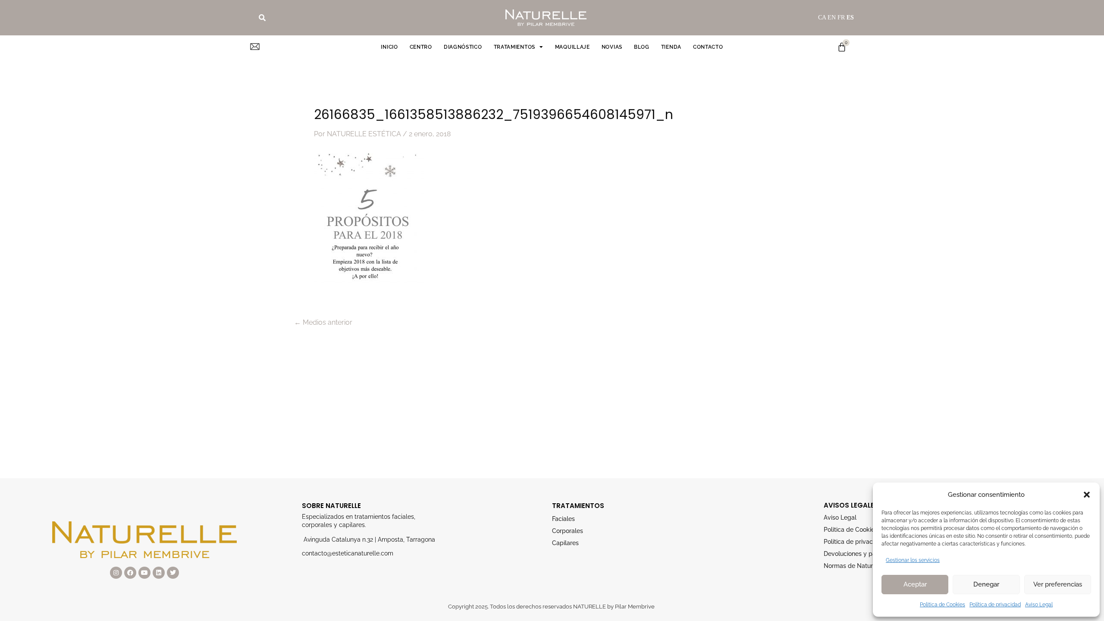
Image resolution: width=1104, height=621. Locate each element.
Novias (612, 47)
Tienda (671, 47)
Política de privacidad (995, 605)
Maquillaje (572, 47)
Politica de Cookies (942, 605)
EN (832, 17)
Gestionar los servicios (913, 560)
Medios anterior (323, 322)
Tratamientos (514, 47)
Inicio (389, 47)
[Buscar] (262, 17)
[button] (1086, 494)
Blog (641, 47)
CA (822, 17)
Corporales (567, 530)
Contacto (708, 47)
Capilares (565, 542)
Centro (421, 47)
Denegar (986, 584)
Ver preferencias (1057, 584)
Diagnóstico (463, 47)
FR (841, 17)
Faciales (563, 518)
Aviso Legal (1039, 605)
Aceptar (915, 584)
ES (850, 17)
